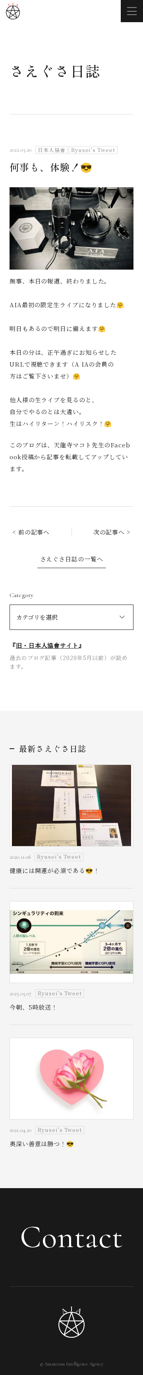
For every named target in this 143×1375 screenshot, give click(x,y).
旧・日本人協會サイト (47, 645)
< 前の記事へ (31, 532)
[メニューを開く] (132, 11)
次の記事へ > (112, 532)
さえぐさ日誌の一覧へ (71, 559)
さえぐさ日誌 (55, 70)
